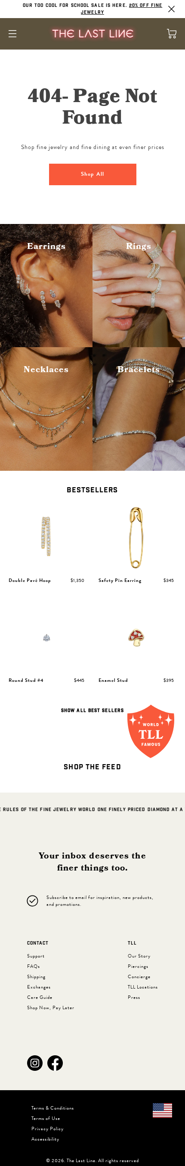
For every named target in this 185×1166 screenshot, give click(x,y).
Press (134, 997)
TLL (132, 943)
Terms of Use (45, 1118)
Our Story (139, 956)
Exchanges (39, 987)
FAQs (33, 966)
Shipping (36, 976)
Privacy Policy (47, 1128)
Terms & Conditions (52, 1108)
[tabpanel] (92, 610)
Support (36, 956)
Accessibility (45, 1139)
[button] (35, 1063)
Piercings (138, 966)
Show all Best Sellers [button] (92, 711)
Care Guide (39, 997)
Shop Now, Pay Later (50, 1007)
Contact (38, 943)
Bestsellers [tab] (92, 490)
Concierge (139, 976)
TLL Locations (143, 987)
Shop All (92, 174)
